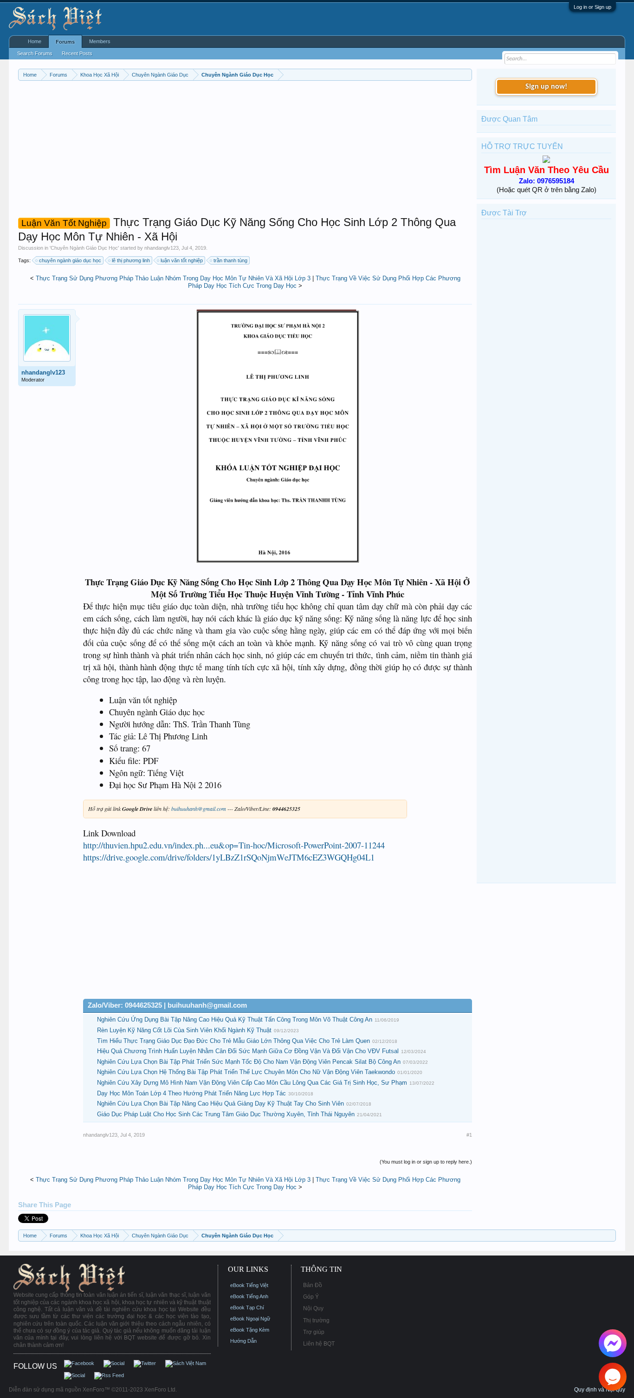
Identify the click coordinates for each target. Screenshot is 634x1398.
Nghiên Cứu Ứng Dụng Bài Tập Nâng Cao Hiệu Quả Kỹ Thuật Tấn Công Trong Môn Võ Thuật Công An (234, 1019)
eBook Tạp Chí (247, 1307)
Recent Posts (77, 53)
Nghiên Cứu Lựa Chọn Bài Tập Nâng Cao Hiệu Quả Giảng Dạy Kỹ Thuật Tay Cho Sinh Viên (220, 1103)
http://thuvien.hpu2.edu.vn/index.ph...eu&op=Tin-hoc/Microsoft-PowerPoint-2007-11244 (234, 845)
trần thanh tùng (230, 260)
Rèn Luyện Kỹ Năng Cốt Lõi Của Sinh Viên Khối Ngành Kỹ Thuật (184, 1030)
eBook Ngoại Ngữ (250, 1318)
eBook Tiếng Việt (249, 1285)
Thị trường (316, 1320)
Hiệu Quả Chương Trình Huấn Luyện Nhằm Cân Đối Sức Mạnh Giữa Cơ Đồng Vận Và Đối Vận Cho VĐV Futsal (248, 1051)
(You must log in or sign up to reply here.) (426, 1162)
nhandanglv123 (161, 248)
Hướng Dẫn (243, 1341)
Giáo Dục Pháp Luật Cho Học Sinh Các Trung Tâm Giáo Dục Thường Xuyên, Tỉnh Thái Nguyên (226, 1114)
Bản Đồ (312, 1285)
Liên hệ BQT (319, 1343)
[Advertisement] (245, 150)
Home (34, 41)
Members (99, 41)
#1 (469, 1135)
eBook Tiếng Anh (249, 1296)
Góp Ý (311, 1297)
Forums (65, 42)
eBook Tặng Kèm (249, 1330)
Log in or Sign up (592, 7)
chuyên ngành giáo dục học (70, 260)
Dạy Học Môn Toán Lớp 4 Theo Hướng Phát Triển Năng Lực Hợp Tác (191, 1093)
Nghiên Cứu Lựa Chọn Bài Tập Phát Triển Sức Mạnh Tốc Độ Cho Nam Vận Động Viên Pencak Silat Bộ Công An (249, 1061)
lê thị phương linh (131, 260)
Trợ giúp (313, 1332)
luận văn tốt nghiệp (182, 260)
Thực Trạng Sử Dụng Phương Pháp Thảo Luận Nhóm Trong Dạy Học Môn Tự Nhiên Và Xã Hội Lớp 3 (173, 278)
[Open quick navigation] (466, 74)
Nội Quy (313, 1308)
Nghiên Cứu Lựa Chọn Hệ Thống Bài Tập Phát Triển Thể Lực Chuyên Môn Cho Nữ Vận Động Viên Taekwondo (246, 1071)
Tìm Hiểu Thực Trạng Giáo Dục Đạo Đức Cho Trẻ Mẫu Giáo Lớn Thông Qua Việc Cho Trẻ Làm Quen (233, 1040)
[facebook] (613, 1343)
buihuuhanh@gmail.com (198, 808)
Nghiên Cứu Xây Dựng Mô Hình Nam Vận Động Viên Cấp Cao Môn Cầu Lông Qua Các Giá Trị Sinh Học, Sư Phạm (252, 1082)
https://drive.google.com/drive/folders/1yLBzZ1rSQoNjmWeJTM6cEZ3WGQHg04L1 (229, 857)
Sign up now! (546, 87)
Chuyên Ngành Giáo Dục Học (84, 248)
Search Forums (34, 53)
